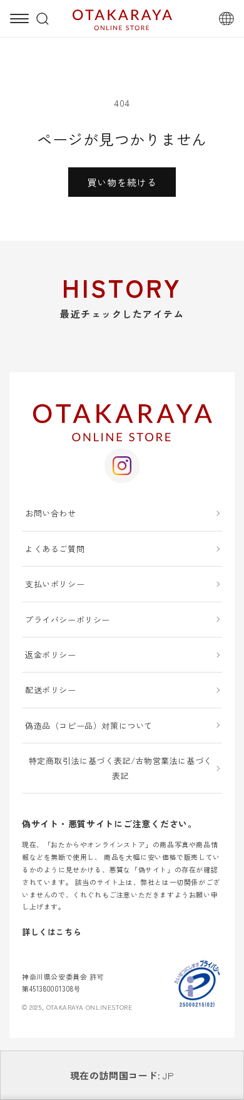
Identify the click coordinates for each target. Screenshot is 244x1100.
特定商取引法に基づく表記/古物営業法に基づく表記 (120, 768)
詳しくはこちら (51, 932)
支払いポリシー (54, 584)
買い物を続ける (122, 182)
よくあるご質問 (54, 549)
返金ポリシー (50, 655)
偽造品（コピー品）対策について (89, 725)
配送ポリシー (50, 690)
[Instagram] (122, 465)
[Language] (226, 19)
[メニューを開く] (19, 18)
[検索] (42, 18)
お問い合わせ (50, 513)
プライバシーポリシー (67, 620)
